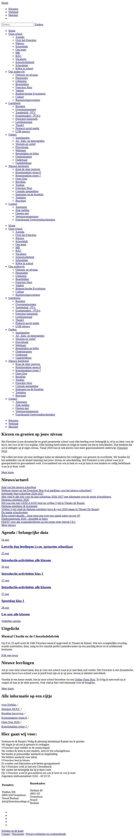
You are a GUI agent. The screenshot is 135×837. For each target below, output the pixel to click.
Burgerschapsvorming (27, 294)
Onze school (15, 228)
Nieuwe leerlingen (18, 360)
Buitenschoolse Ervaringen (30, 288)
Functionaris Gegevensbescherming (35, 414)
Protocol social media (27, 323)
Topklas (19, 379)
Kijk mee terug (9, 655)
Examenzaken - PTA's (27, 310)
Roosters (20, 301)
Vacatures (20, 253)
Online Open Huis (85, 679)
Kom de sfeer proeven (27, 364)
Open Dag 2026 (10, 722)
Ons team (20, 244)
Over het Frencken (25, 235)
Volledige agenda (11, 621)
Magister (13, 15)
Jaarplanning (22, 332)
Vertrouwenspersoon (26, 411)
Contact (12, 398)
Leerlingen (14, 297)
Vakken (19, 285)
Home (4, 2)
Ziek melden (22, 405)
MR (17, 247)
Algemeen (21, 401)
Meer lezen (7, 472)
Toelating (20, 392)
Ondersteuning (23, 351)
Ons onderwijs (16, 266)
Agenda (19, 231)
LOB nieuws (22, 326)
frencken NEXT (10, 709)
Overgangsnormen (25, 304)
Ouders (12, 329)
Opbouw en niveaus (26, 269)
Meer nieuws (8, 525)
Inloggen (13, 8)
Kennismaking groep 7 (28, 370)
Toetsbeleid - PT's (25, 307)
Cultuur (19, 291)
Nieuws (19, 238)
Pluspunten (21, 272)
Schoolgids (21, 241)
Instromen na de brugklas (29, 389)
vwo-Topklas (9, 704)
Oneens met (22, 408)
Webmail (13, 11)
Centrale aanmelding (26, 386)
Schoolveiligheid (24, 257)
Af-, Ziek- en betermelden (29, 335)
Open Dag (21, 373)
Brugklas (20, 376)
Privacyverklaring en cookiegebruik (46, 833)
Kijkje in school (24, 263)
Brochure (20, 395)
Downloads (21, 342)
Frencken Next (23, 282)
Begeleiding (22, 279)
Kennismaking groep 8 (28, 367)
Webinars (20, 345)
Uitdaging (21, 275)
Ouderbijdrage (23, 357)
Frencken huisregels (26, 313)
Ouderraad (21, 354)
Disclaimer (18, 833)
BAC (18, 250)
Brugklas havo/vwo (12, 713)
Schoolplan (21, 260)
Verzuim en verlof (25, 338)
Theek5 (19, 320)
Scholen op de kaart (12, 830)
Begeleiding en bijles (27, 348)
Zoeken (39, 24)
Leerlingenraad (23, 316)
